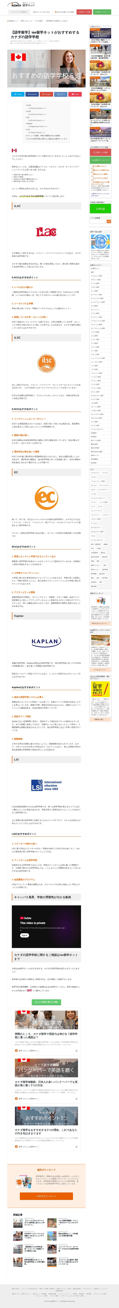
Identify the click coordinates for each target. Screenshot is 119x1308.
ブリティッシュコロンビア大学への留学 (72, 1296)
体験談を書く (99, 719)
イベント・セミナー (64, 1294)
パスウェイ (105, 515)
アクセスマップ (99, 670)
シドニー (94, 502)
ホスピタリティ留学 (97, 395)
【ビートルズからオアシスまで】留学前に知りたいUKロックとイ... (34, 1223)
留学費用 (94, 574)
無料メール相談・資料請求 (47, 1288)
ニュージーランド (96, 510)
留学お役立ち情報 (96, 452)
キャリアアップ (103, 489)
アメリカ (105, 473)
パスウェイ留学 (96, 519)
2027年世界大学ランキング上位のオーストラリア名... (100, 140)
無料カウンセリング (103, 12)
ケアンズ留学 (95, 313)
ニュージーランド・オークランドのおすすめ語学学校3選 (68, 1249)
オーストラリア (104, 485)
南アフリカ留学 (96, 440)
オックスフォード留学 (98, 302)
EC (28, 117)
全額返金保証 (59, 1290)
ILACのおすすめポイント (37, 108)
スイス (93, 506)
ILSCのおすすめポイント (37, 114)
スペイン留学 (95, 347)
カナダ (14, 43)
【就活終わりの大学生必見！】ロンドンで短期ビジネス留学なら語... (34, 1249)
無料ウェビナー (96, 565)
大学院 (99, 548)
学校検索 (43, 1294)
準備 (92, 561)
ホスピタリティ (96, 527)
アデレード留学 (96, 280)
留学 (18, 43)
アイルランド (95, 473)
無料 (98, 561)
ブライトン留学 (96, 380)
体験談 (106, 544)
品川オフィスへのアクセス (41, 12)
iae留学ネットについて (100, 1288)
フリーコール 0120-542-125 (29, 1288)
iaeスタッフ (42, 43)
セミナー (101, 506)
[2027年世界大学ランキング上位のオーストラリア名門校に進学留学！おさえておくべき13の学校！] (100, 132)
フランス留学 (95, 384)
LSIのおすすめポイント (36, 132)
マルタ (93, 536)
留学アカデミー (26, 1294)
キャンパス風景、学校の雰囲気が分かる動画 (43, 136)
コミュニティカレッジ (98, 498)
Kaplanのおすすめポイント (38, 126)
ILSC (28, 111)
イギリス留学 (95, 287)
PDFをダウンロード (46, 1196)
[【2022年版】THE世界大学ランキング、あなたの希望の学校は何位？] (100, 65)
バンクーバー (95, 515)
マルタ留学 (94, 403)
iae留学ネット (95, 268)
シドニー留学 (95, 339)
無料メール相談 (85, 12)
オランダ (94, 485)
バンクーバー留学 (47, 41)
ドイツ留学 (94, 351)
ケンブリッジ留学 (96, 317)
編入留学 (102, 574)
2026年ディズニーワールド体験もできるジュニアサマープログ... (34, 1236)
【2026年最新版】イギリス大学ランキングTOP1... (100, 89)
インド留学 (94, 291)
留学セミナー (95, 455)
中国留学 (94, 433)
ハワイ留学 (94, 369)
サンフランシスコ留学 (98, 328)
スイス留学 (94, 343)
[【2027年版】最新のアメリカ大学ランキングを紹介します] (100, 33)
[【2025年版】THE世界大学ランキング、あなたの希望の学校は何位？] (100, 98)
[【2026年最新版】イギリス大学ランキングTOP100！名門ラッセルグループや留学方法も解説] (100, 82)
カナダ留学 (28, 41)
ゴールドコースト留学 (98, 321)
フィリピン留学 (96, 377)
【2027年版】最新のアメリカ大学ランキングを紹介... (100, 41)
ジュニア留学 (103, 502)
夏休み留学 (94, 444)
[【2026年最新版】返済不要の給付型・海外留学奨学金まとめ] (100, 49)
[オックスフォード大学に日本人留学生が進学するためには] (100, 114)
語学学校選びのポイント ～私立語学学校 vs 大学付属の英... (34, 1262)
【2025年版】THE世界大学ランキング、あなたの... (100, 105)
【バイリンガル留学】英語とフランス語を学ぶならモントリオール (68, 1262)
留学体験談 (94, 459)
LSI (28, 129)
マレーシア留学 (96, 407)
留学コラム (36, 1294)
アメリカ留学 (95, 283)
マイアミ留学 (95, 399)
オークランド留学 (96, 295)
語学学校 (27, 43)
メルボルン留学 (96, 410)
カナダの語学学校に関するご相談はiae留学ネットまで (46, 139)
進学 (100, 582)
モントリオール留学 (97, 414)
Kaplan (29, 123)
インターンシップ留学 (98, 481)
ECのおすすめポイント (36, 120)
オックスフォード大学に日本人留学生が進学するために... (100, 122)
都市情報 (94, 586)
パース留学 (94, 366)
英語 (92, 578)
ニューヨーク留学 (96, 362)
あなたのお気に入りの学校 (65, 12)
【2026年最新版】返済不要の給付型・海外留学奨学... (100, 57)
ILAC (28, 105)
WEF (92, 272)
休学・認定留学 (96, 544)
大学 (92, 548)
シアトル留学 (95, 332)
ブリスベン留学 (96, 388)
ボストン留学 (95, 392)
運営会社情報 (77, 1288)
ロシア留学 (94, 422)
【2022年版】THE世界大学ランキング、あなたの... (100, 73)
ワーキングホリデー (97, 429)
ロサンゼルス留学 (96, 418)
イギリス (94, 477)
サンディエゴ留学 (96, 324)
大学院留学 (94, 553)
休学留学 (94, 437)
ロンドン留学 (95, 425)
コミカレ (94, 494)
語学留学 (56, 41)
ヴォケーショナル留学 (100, 1294)
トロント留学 (37, 41)
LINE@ (100, 208)
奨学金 (103, 553)
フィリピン (94, 523)
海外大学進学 (95, 448)
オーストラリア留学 (97, 298)
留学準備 (105, 569)
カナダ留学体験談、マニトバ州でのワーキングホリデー (68, 1223)
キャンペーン (95, 309)
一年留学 (74, 1294)
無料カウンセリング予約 (64, 1288)
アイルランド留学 (96, 276)
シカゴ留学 (94, 336)
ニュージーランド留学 (98, 358)
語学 (22, 43)
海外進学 (105, 557)
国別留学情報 (52, 1294)
